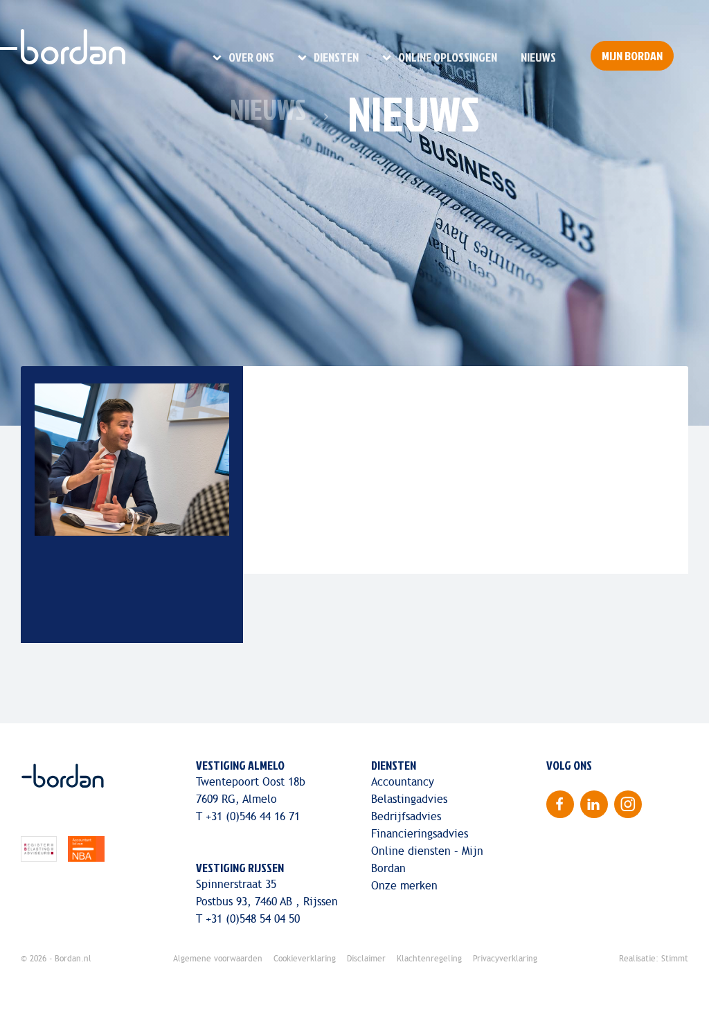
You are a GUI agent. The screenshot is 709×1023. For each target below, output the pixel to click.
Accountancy (402, 782)
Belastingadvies (409, 799)
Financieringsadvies (419, 834)
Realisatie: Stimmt (653, 958)
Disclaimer (366, 958)
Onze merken (404, 886)
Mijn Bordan (632, 55)
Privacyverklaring (505, 958)
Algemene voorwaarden (217, 958)
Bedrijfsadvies (406, 817)
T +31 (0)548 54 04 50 (248, 919)
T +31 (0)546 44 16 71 (248, 817)
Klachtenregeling (429, 958)
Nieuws (538, 57)
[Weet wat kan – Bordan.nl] (73, 49)
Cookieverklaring (304, 958)
